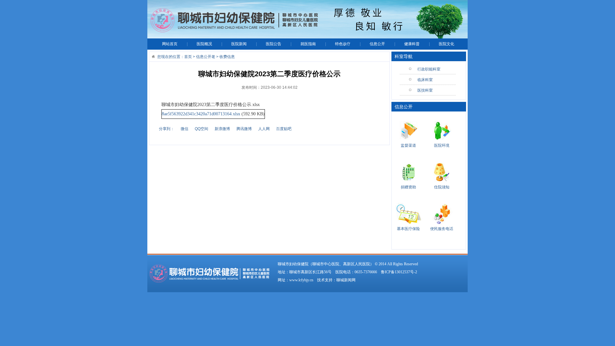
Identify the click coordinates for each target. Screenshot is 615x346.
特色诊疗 (342, 44)
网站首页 (169, 44)
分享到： (166, 129)
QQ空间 (201, 129)
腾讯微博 (244, 129)
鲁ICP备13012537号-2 (399, 272)
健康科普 (412, 44)
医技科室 (425, 90)
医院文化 (446, 44)
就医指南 (308, 44)
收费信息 (227, 56)
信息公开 (377, 44)
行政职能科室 (428, 69)
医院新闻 (239, 44)
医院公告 (273, 44)
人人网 (264, 129)
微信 (184, 129)
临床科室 (425, 80)
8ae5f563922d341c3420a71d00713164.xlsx (201, 113)
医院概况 (204, 44)
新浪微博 (222, 129)
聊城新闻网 (346, 280)
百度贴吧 (283, 129)
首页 (188, 56)
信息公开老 (205, 56)
